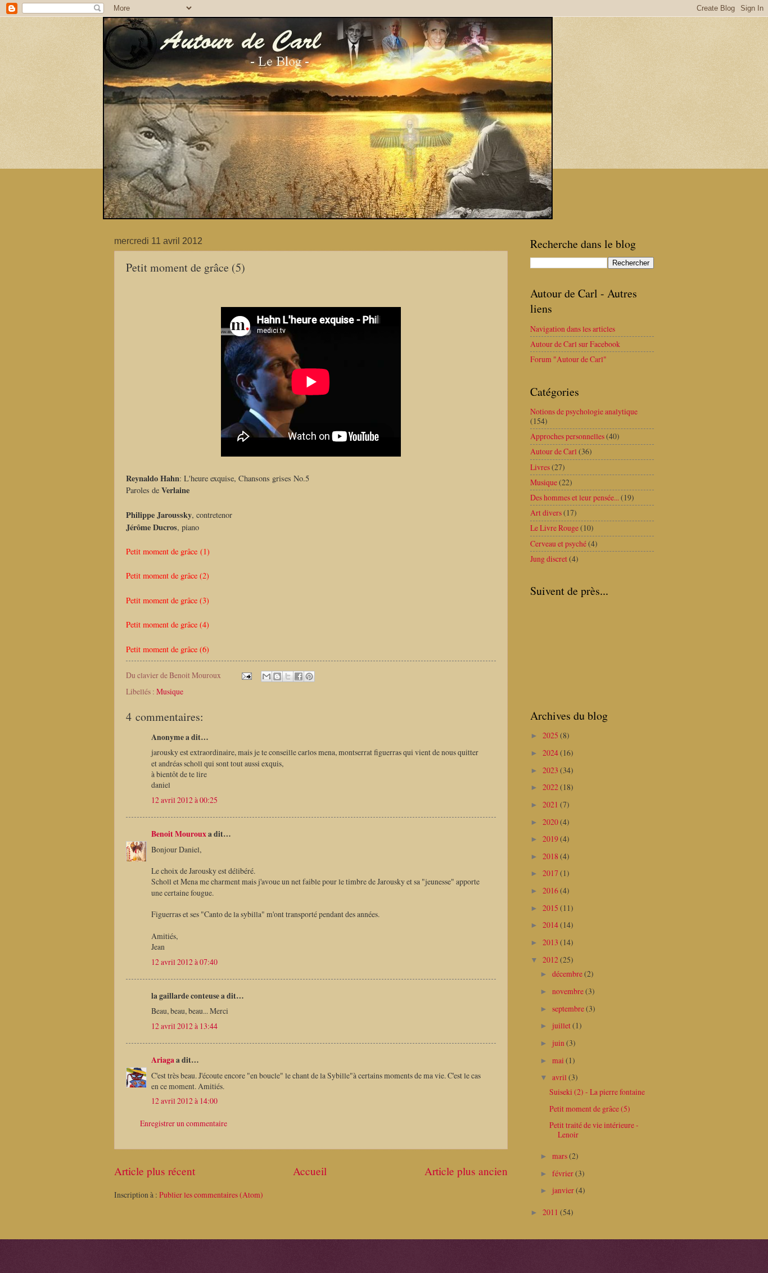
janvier (564, 1190)
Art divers (546, 512)
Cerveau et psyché (558, 543)
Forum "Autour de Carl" (568, 359)
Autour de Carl (553, 451)
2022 (551, 787)
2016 (551, 890)
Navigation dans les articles (572, 328)
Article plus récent (154, 1171)
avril (560, 1077)
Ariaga (162, 1060)
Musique (169, 691)
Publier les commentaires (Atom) (211, 1194)
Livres (540, 467)
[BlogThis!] (277, 676)
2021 (551, 804)
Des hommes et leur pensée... (574, 497)
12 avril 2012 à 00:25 (184, 800)
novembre (568, 991)
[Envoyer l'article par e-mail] (246, 675)
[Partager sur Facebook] (298, 676)
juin (559, 1042)
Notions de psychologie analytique (584, 411)
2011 (551, 1212)
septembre (569, 1008)
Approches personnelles (567, 436)
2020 (551, 821)
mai (559, 1060)
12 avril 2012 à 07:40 (184, 961)
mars (560, 1155)
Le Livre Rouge (554, 527)
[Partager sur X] (287, 676)
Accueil (310, 1171)
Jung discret (548, 558)
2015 (551, 907)
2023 (551, 770)
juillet (562, 1025)
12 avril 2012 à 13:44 (184, 1026)
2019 (551, 838)
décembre (568, 973)
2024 (551, 752)
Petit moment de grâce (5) (589, 1108)
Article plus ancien (466, 1171)
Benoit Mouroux (178, 833)
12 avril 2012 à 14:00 (184, 1100)
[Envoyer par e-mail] (266, 676)
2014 (551, 924)
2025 (551, 735)
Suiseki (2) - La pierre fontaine (597, 1091)
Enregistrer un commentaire (183, 1123)
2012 (551, 959)
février (563, 1173)
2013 (551, 942)
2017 (551, 873)
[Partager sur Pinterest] (309, 676)
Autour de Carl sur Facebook (575, 343)
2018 (551, 856)
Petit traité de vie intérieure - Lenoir (594, 1129)
